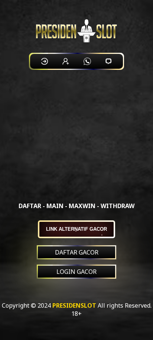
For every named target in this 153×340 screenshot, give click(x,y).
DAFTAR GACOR (76, 252)
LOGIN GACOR (76, 272)
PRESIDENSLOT (74, 305)
